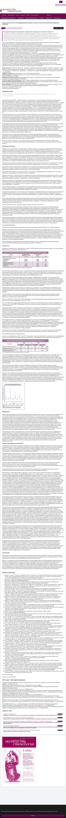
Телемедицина (20, 18)
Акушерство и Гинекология (6, 19)
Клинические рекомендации (31, 18)
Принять (33, 815)
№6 (16, 19)
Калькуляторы (57, 18)
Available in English (58, 28)
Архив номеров (11, 15)
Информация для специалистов (8, 18)
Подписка (23, 15)
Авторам (28, 15)
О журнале (4, 15)
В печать (17, 15)
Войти (50, 15)
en (64, 1)
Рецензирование (34, 15)
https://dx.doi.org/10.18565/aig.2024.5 (14, 28)
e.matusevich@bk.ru (37, 685)
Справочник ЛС (49, 18)
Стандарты (41, 18)
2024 (13, 19)
